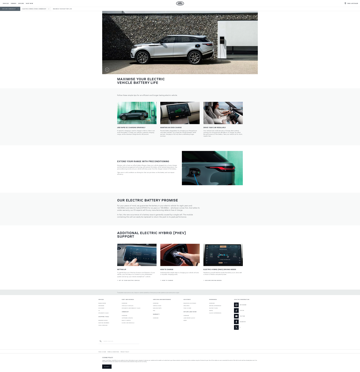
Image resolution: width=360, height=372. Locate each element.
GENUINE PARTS (157, 308)
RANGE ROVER (102, 303)
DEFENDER (101, 305)
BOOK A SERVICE (126, 320)
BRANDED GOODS (103, 320)
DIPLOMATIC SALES (103, 313)
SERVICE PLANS (157, 305)
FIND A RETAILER (102, 325)
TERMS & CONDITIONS (113, 351)
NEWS (185, 320)
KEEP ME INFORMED (103, 322)
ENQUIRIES (187, 305)
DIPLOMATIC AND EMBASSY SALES (131, 308)
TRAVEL (211, 310)
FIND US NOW (187, 308)
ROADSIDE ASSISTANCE (190, 303)
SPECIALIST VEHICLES (127, 305)
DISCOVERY (101, 308)
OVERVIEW (124, 303)
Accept (107, 366)
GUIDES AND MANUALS (128, 322)
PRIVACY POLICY (125, 351)
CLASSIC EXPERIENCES (215, 313)
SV (99, 310)
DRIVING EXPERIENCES (215, 305)
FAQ (154, 310)
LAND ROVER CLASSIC (189, 318)
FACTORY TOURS (213, 308)
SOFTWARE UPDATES (127, 318)
